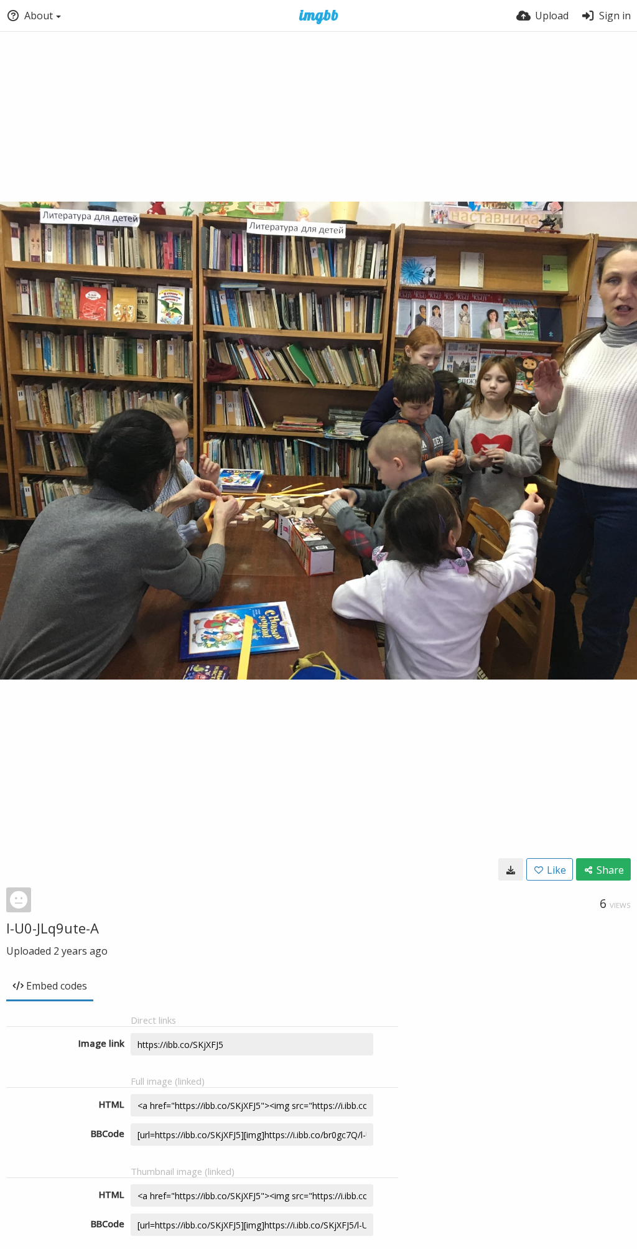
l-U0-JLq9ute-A (52, 928)
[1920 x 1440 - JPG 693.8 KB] (510, 869)
